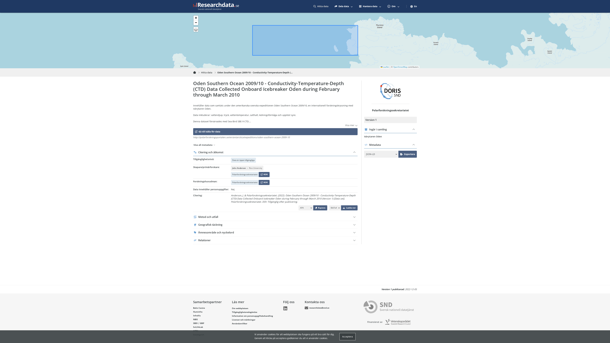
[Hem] (196, 72)
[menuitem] (321, 6)
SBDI (195, 323)
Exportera (409, 154)
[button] (195, 18)
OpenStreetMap (400, 67)
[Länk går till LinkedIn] (285, 308)
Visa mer (350, 125)
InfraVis (197, 315)
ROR (265, 175)
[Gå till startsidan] (216, 6)
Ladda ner (351, 207)
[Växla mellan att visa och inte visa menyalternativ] (352, 6)
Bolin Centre (199, 308)
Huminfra (197, 311)
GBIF (202, 323)
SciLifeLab (198, 327)
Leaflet (386, 67)
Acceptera (347, 336)
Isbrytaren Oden (373, 136)
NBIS (195, 319)
